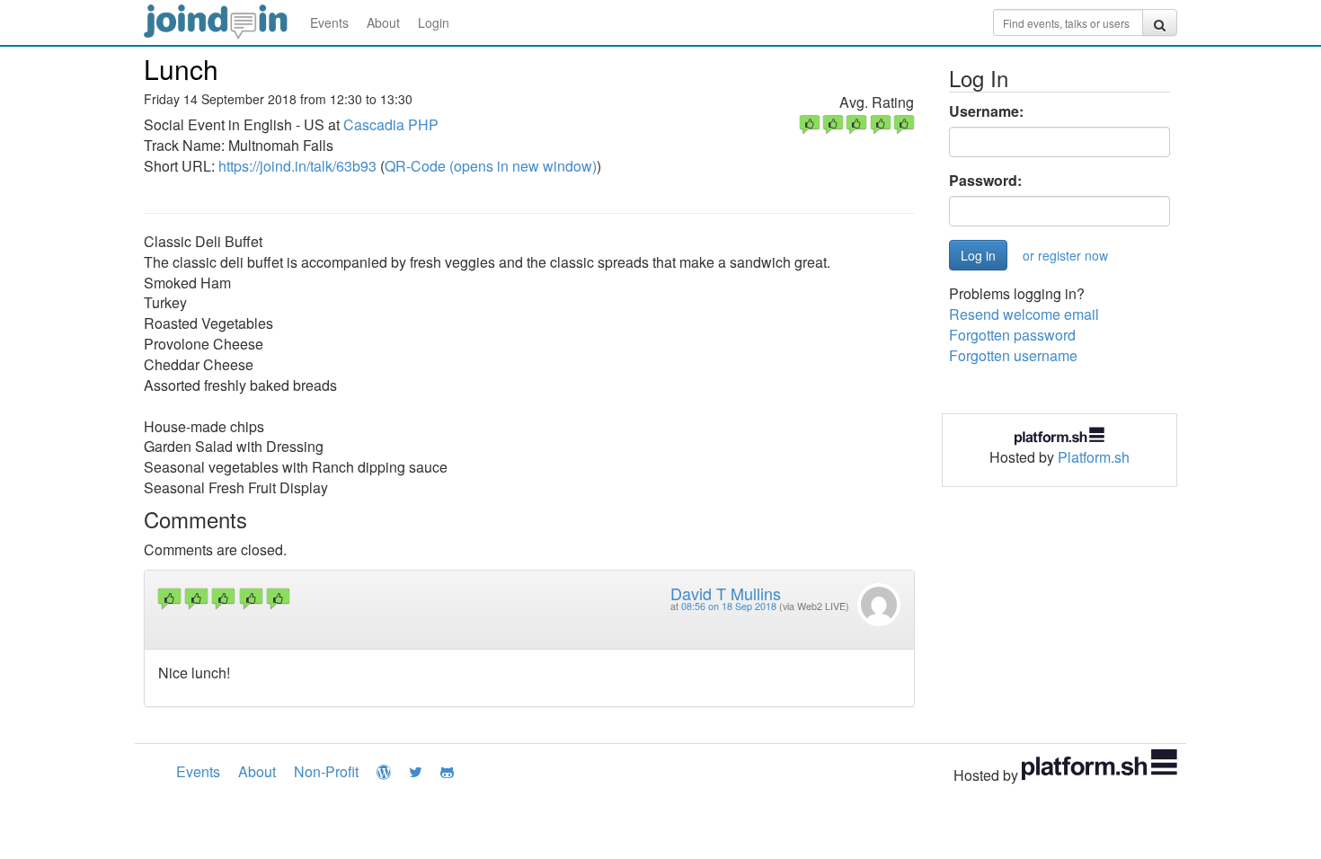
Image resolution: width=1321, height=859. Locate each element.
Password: (985, 180)
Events (329, 22)
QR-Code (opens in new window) (491, 165)
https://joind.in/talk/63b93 (297, 165)
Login (433, 22)
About (383, 22)
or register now (1065, 255)
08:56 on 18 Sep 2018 (728, 606)
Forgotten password (1012, 334)
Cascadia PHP (391, 124)
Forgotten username (1013, 355)
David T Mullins (725, 593)
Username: (986, 111)
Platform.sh (1094, 457)
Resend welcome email (1024, 314)
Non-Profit (326, 771)
